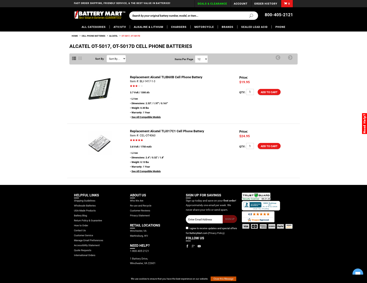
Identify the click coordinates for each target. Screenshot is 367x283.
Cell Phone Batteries (93, 36)
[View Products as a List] (74, 58)
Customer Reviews (140, 210)
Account (241, 3)
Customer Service (83, 235)
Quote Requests (82, 250)
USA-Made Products (85, 210)
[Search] (248, 15)
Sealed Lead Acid (254, 26)
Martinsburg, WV (139, 235)
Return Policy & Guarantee (88, 220)
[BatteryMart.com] (100, 14)
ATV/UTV (120, 26)
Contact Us (80, 230)
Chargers (179, 26)
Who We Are (136, 200)
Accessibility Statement (87, 245)
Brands (227, 26)
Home (75, 36)
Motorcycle (204, 26)
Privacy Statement (140, 215)
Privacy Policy (216, 233)
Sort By (99, 58)
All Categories (94, 26)
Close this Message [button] (223, 278)
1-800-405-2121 (139, 250)
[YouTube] (199, 246)
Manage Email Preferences (88, 240)
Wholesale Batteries (85, 205)
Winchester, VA (138, 230)
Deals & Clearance (212, 3)
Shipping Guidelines (84, 200)
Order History (265, 3)
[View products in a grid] (80, 58)
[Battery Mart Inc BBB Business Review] (261, 205)
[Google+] (193, 246)
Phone (280, 26)
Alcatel (113, 36)
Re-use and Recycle (140, 205)
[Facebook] (187, 246)
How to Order (81, 225)
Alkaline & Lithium (148, 26)
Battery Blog (80, 215)
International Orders (84, 255)
